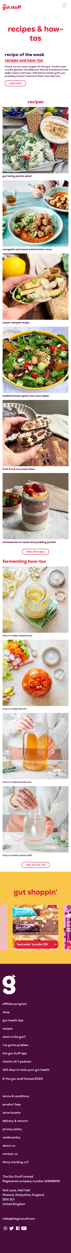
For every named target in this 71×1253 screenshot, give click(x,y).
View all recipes (35, 551)
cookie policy (11, 1137)
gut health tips (13, 1020)
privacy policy (12, 1129)
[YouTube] (24, 1228)
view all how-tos (36, 864)
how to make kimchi (14, 708)
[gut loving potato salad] (35, 140)
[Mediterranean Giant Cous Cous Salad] (35, 360)
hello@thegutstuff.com (19, 1219)
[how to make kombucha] (35, 746)
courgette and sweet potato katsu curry (27, 249)
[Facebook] (17, 1228)
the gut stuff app (15, 1053)
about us (9, 1146)
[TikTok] (30, 1228)
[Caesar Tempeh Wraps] (35, 286)
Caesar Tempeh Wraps (16, 322)
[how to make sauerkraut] (35, 599)
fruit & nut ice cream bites (19, 469)
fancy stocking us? (16, 1162)
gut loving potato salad (17, 176)
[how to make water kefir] (35, 819)
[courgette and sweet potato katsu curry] (35, 213)
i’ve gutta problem (16, 1045)
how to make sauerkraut (17, 635)
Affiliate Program (15, 1004)
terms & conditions (16, 1096)
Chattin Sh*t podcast (17, 1061)
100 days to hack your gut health (26, 1070)
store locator (12, 1113)
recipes (8, 1028)
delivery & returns (15, 1121)
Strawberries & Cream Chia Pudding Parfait (29, 542)
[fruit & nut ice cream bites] (35, 433)
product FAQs (12, 1104)
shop (6, 1012)
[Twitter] (11, 1228)
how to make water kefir (17, 855)
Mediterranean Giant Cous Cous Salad (26, 395)
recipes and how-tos (24, 60)
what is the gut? (14, 1037)
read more (15, 83)
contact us (10, 1154)
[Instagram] (5, 1228)
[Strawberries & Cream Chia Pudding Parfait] (35, 506)
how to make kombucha (17, 782)
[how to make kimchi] (35, 673)
